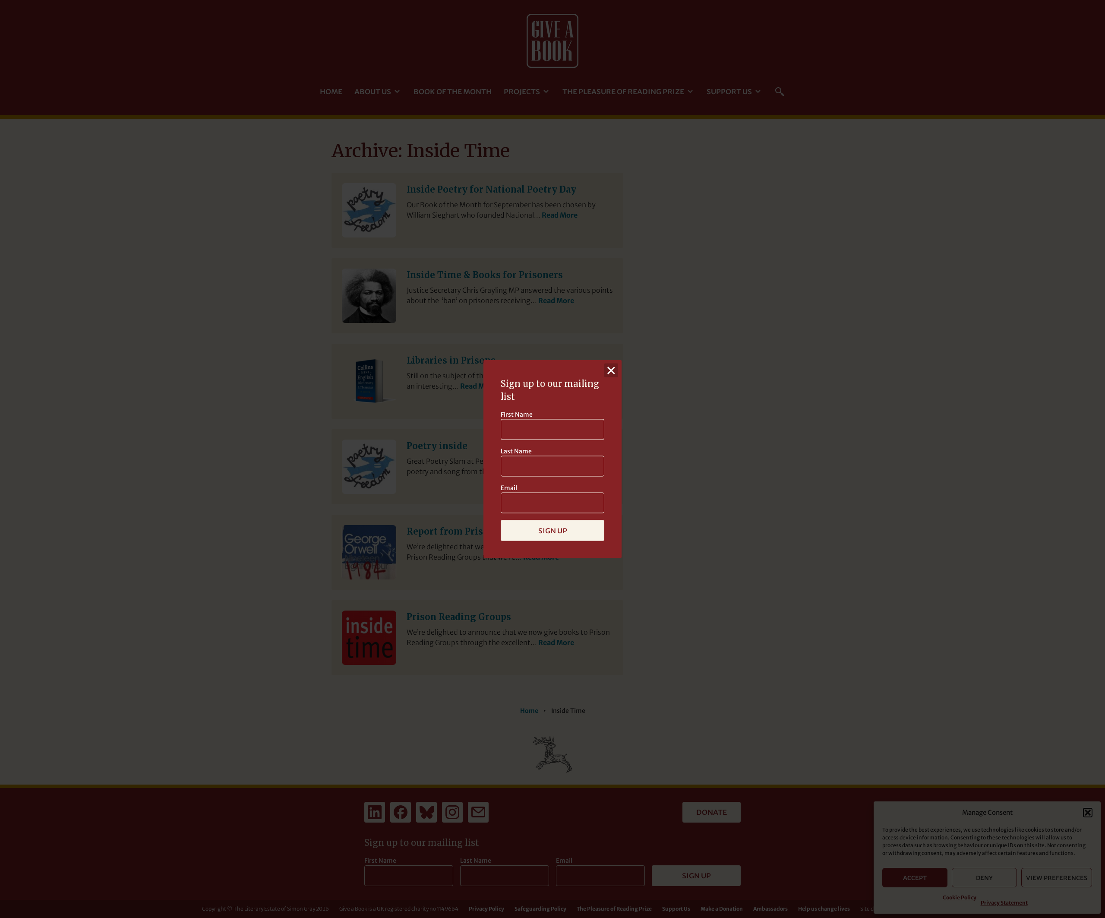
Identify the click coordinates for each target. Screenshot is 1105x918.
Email (509, 488)
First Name (517, 414)
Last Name (516, 451)
